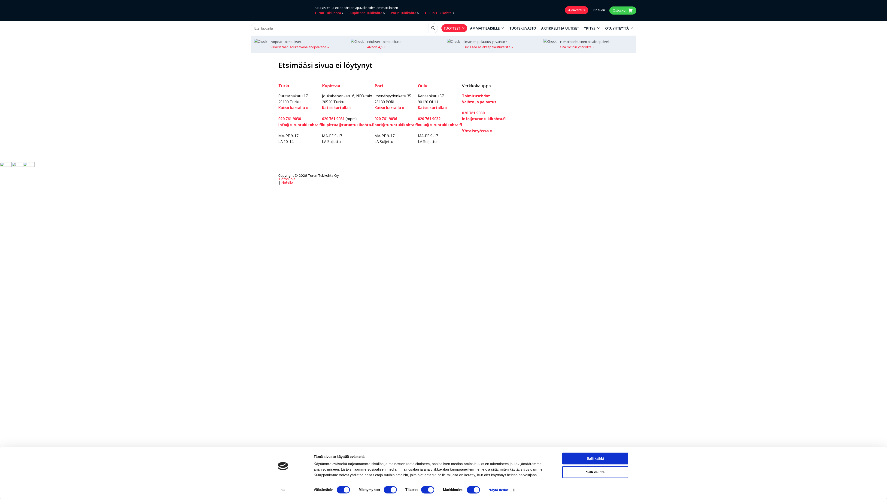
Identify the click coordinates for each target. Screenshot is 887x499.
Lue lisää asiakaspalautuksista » (488, 47)
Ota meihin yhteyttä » (577, 47)
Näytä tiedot (498, 490)
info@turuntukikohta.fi (300, 124)
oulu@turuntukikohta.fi (440, 124)
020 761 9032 (429, 118)
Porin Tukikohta (403, 13)
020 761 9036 (385, 118)
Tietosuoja (286, 178)
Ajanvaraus (576, 10)
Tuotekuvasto (523, 28)
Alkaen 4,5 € (376, 47)
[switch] (390, 489)
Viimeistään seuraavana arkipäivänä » (299, 47)
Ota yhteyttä (617, 28)
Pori (378, 85)
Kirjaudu (599, 10)
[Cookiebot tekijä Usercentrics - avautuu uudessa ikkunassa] (283, 490)
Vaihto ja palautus (479, 101)
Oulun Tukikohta (438, 13)
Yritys (589, 28)
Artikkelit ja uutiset (560, 28)
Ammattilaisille (485, 28)
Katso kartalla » (293, 107)
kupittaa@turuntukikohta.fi (348, 124)
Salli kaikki (595, 458)
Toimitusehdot (476, 95)
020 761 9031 (333, 118)
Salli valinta (595, 472)
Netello (287, 182)
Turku (284, 85)
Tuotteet (452, 28)
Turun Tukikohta (328, 13)
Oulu (422, 85)
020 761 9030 (289, 118)
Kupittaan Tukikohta (366, 13)
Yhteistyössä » (477, 131)
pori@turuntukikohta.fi (396, 124)
